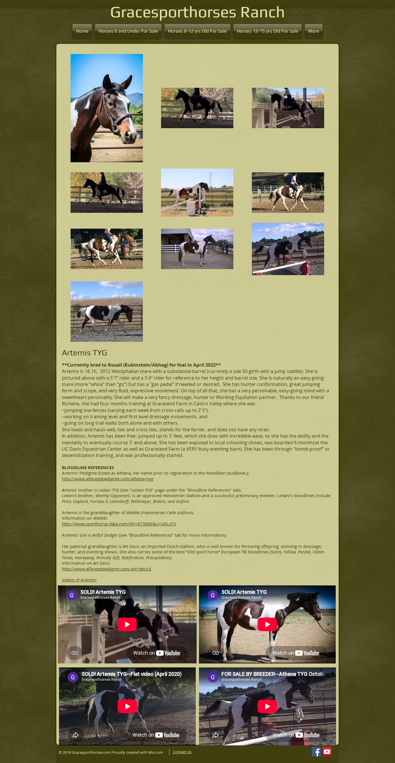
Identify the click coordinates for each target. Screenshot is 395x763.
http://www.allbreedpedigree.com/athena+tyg (107, 479)
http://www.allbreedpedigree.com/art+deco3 (106, 569)
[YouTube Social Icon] (327, 751)
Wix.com (156, 752)
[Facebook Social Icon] (316, 751)
